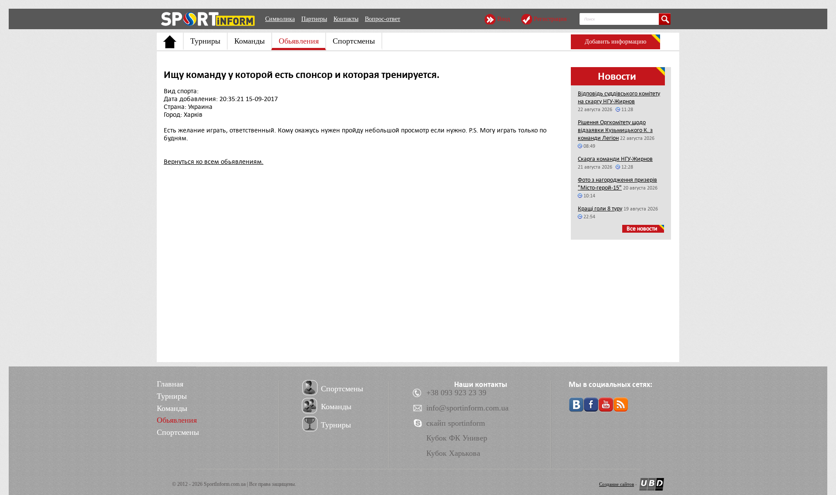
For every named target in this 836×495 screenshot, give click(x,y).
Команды (249, 41)
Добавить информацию (615, 41)
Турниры (205, 41)
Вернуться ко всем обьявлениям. (213, 162)
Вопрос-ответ (382, 19)
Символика (280, 19)
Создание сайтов (616, 484)
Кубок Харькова (453, 453)
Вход (503, 19)
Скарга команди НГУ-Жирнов (615, 159)
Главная (170, 384)
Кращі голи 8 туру (600, 208)
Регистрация (550, 19)
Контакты (346, 19)
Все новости (642, 228)
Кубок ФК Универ (456, 438)
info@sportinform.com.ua (467, 407)
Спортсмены (354, 41)
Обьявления (299, 41)
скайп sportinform (455, 423)
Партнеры (314, 19)
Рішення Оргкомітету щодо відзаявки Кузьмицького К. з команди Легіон (615, 130)
